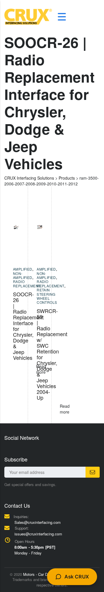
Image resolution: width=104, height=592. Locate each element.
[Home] (28, 16)
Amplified (22, 269)
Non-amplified (22, 275)
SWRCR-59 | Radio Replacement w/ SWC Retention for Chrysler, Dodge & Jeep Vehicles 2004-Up (52, 354)
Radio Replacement (26, 283)
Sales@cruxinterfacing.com (37, 522)
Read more (65, 409)
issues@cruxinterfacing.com (38, 534)
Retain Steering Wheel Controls (47, 296)
